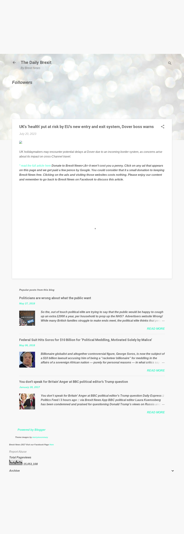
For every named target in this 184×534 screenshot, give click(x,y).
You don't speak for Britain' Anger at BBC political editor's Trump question (73, 382)
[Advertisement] (92, 27)
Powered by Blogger (31, 429)
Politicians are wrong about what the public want (55, 298)
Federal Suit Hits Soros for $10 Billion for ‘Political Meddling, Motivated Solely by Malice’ (85, 340)
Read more (156, 328)
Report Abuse (18, 451)
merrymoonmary (40, 437)
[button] (162, 126)
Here (51, 445)
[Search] (170, 63)
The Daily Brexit (36, 62)
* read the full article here (35, 165)
